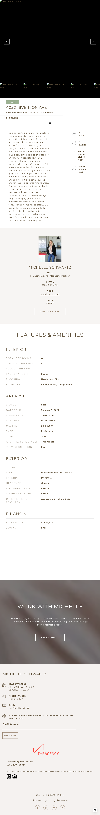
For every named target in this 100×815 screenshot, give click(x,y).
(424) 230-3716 (50, 285)
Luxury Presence (58, 800)
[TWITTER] (62, 807)
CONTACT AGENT (50, 311)
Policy (60, 795)
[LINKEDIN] (54, 807)
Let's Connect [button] (50, 637)
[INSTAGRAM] (45, 807)
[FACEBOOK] (37, 807)
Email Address (10, 724)
